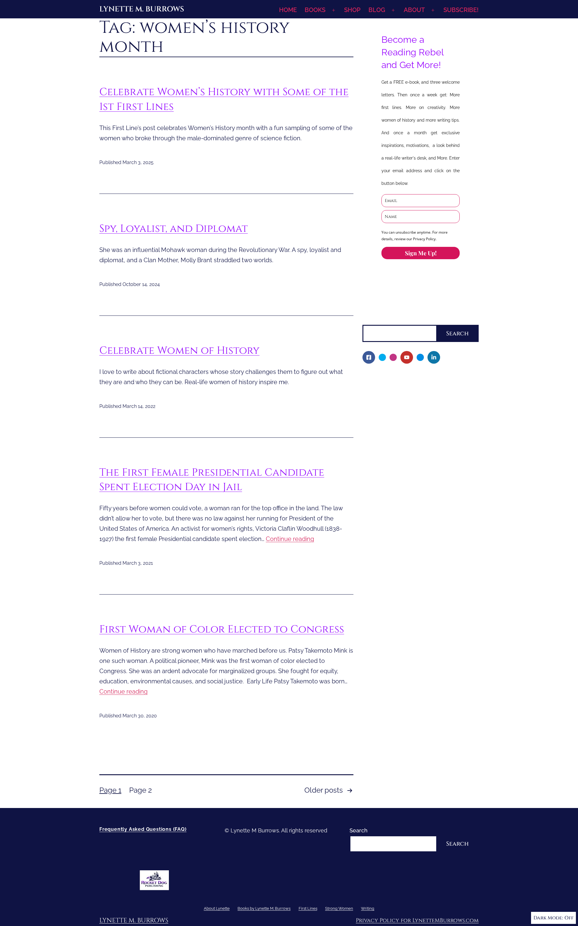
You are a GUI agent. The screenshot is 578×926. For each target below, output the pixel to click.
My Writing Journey (391, 388)
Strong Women (381, 501)
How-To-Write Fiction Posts (401, 532)
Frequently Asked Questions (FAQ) (143, 829)
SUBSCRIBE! (461, 10)
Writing (371, 511)
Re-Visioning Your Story (396, 542)
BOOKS (315, 10)
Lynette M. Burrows (141, 9)
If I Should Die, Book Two (398, 439)
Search (371, 320)
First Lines (375, 491)
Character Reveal (388, 449)
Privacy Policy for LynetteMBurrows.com (417, 920)
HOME (288, 10)
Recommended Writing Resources (410, 522)
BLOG (376, 10)
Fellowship (380, 409)
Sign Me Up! (421, 253)
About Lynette (380, 377)
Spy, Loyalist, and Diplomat (173, 229)
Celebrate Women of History (179, 350)
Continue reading (290, 538)
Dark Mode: (548, 918)
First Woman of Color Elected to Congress (221, 629)
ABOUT (414, 10)
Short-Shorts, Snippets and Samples (412, 470)
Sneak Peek (381, 480)
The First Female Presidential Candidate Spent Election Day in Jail (211, 479)
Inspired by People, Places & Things (411, 460)
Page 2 (140, 790)
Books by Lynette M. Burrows (399, 398)
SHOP (352, 10)
